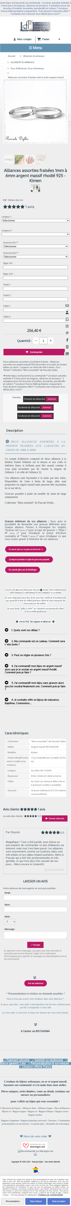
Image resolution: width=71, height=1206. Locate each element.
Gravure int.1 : (11, 242)
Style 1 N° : (8, 263)
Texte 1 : (7, 284)
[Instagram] (67, 326)
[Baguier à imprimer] (67, 347)
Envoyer (36, 945)
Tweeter (16, 397)
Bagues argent (19, 1111)
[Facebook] (67, 340)
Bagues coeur (61, 1111)
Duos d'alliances (62, 1108)
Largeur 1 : (7, 216)
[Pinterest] (67, 333)
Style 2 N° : (8, 273)
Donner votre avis (56, 818)
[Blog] (67, 354)
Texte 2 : (7, 295)
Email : (8, 892)
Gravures (52, 1120)
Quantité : (24, 341)
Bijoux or (6, 1111)
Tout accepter (58, 1201)
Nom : (8, 904)
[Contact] (67, 305)
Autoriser (52, 399)
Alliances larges (45, 1108)
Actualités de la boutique (57, 1123)
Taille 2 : (7, 316)
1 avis (30, 206)
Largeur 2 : (7, 230)
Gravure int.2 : (11, 252)
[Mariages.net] (35, 1145)
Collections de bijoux (10, 1108)
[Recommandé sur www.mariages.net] (35, 1151)
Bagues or (32, 1111)
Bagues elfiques (46, 1111)
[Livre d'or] (67, 319)
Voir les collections (35, 983)
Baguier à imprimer (10, 1120)
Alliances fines (29, 1108)
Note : (8, 916)
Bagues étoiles (35, 1115)
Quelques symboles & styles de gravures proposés (29, 559)
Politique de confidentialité (50, 1195)
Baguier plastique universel (34, 1120)
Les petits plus (37, 1123)
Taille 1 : (7, 306)
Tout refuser (36, 1201)
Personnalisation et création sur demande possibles (36, 993)
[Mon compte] (67, 312)
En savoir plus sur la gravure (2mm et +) (26, 549)
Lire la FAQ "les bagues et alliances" (34, 621)
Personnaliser (13, 1201)
